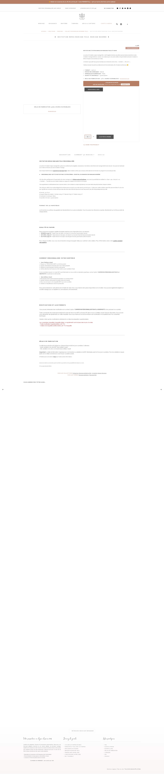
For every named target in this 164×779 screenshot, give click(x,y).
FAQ (54, 356)
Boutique (52, 31)
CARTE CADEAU (106, 23)
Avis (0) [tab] (101, 154)
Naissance (53, 23)
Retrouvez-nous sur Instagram (82, 730)
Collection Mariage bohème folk (76, 31)
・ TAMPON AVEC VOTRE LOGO (71, 752)
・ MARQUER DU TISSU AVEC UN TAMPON (74, 746)
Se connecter (109, 8)
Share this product (92, 144)
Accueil (43, 31)
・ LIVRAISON (106, 752)
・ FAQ (105, 744)
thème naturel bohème (79, 179)
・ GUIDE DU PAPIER (108, 746)
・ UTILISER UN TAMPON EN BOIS (72, 744)
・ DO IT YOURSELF (68, 756)
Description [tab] (65, 154)
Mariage (41, 23)
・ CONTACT (106, 756)
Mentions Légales (111, 769)
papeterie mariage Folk (60, 170)
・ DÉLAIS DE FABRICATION (110, 750)
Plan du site (120, 769)
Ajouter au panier (105, 136)
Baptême (64, 23)
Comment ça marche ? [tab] (84, 154)
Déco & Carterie (88, 23)
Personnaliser (94, 89)
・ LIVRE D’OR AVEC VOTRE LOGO (72, 754)
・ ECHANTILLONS (108, 748)
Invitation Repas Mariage (99, 373)
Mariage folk (93, 375)
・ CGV (105, 754)
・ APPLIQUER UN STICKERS (70, 748)
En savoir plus (52, 111)
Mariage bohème (84, 375)
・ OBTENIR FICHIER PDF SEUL (71, 750)
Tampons (74, 23)
